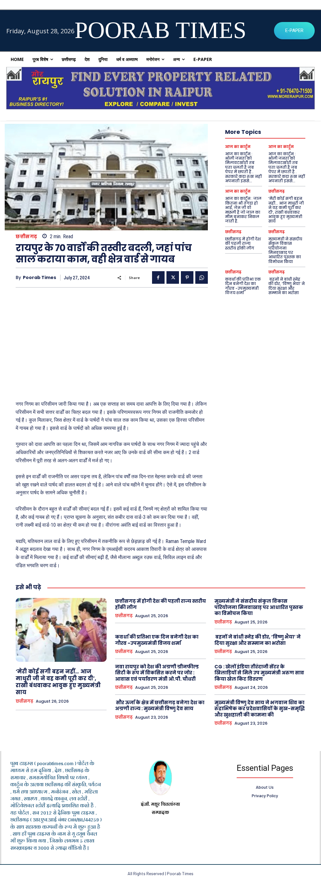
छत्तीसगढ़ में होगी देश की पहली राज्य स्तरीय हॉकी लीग (243, 243)
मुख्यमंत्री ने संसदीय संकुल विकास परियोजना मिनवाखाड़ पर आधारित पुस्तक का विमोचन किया (285, 250)
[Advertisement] (112, 341)
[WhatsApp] (201, 277)
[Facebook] (158, 277)
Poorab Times (39, 277)
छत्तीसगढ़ (26, 236)
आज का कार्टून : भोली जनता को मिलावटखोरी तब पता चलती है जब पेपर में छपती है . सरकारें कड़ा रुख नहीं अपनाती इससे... (243, 167)
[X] (172, 277)
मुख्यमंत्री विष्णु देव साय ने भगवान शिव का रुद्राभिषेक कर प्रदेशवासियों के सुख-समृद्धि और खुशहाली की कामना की (259, 708)
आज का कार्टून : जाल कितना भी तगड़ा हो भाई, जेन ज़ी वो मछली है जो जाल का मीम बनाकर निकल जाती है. (243, 210)
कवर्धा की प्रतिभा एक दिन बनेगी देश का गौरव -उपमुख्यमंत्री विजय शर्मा (243, 286)
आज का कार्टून (237, 147)
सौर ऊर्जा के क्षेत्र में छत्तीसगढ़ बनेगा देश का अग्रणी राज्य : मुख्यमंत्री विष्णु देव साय (159, 705)
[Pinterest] (187, 277)
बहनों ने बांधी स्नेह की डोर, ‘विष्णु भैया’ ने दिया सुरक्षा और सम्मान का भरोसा (286, 286)
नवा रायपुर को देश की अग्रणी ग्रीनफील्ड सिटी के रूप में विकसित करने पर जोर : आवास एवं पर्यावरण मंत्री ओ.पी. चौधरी (157, 672)
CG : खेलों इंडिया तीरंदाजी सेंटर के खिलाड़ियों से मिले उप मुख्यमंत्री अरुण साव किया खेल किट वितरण (259, 672)
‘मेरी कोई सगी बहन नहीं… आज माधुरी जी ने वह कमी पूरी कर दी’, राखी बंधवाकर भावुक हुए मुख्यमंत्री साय (286, 210)
